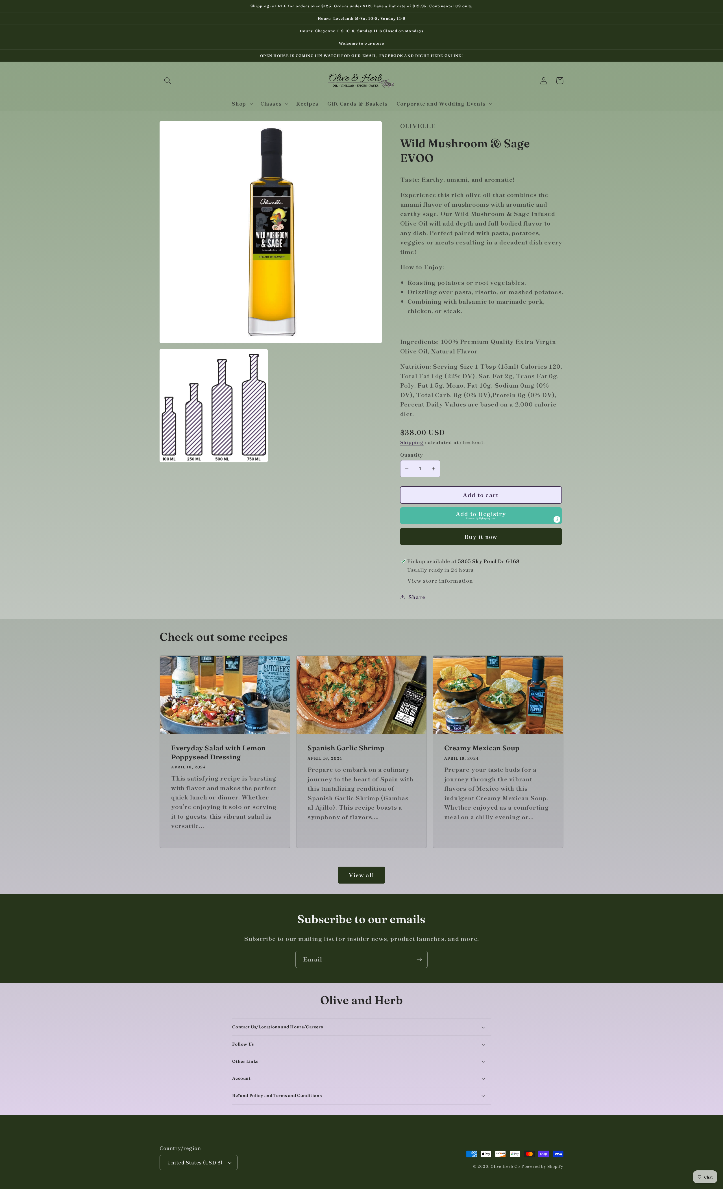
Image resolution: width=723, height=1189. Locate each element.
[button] (168, 81)
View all (361, 875)
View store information (440, 580)
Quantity (411, 454)
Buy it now (481, 536)
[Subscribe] (419, 959)
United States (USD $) (195, 1162)
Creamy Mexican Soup (482, 748)
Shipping (412, 442)
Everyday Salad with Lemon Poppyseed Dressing (218, 752)
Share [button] (416, 596)
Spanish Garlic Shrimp (346, 748)
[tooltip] (557, 519)
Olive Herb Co (505, 1166)
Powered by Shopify (542, 1166)
